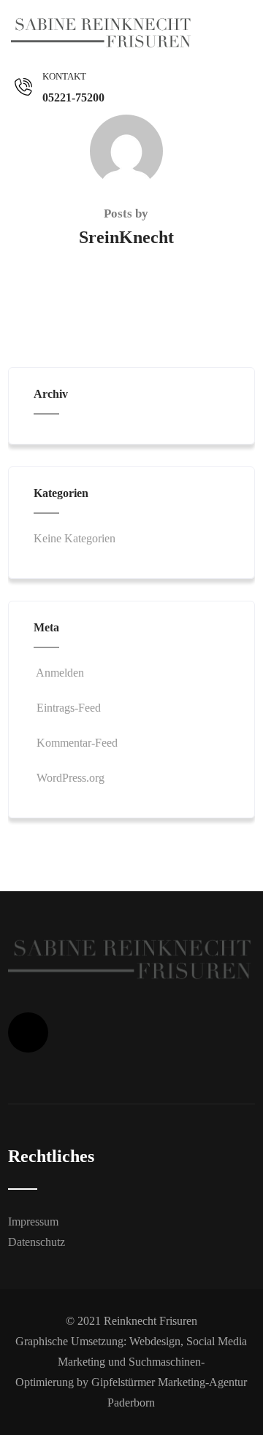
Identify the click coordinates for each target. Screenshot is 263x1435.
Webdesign (154, 1341)
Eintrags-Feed (69, 707)
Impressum (33, 1221)
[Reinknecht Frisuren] (102, 33)
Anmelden (60, 672)
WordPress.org (70, 778)
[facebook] (28, 1032)
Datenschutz (36, 1242)
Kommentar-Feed (77, 742)
